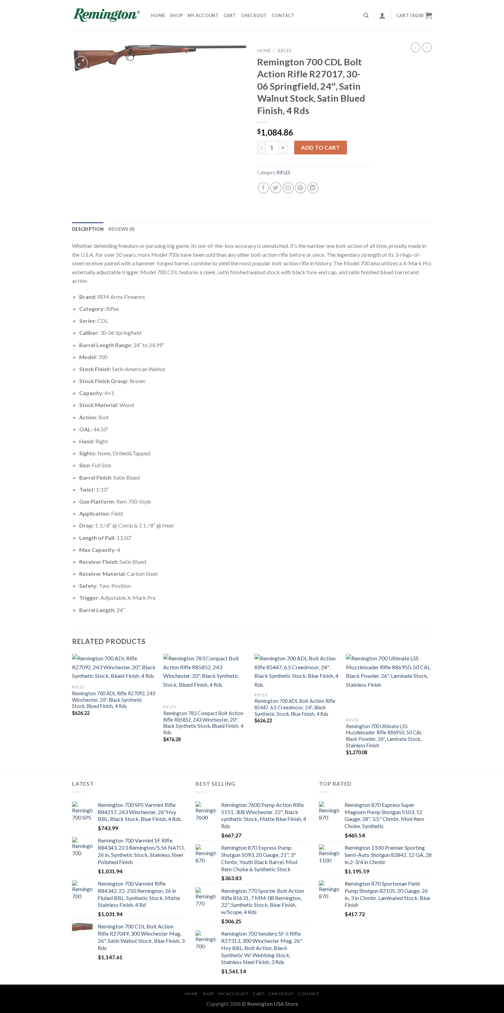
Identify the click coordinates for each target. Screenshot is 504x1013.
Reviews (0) (121, 229)
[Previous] (72, 710)
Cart (230, 15)
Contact (283, 15)
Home (158, 15)
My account (203, 15)
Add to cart (320, 147)
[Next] (430, 710)
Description (88, 229)
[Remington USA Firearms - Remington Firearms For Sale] (106, 15)
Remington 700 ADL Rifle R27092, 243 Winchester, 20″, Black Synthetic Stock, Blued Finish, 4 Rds (113, 700)
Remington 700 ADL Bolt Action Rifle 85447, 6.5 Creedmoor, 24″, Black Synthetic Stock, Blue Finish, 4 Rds (294, 707)
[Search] (366, 15)
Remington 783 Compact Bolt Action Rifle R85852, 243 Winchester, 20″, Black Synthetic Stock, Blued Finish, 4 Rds (203, 722)
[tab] (88, 229)
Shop (176, 15)
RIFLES (284, 50)
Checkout (254, 15)
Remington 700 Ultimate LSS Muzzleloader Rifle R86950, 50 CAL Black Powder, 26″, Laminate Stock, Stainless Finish (384, 735)
